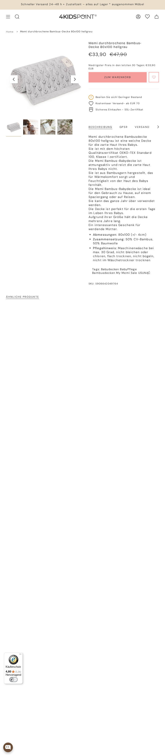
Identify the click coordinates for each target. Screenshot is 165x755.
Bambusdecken (103, 273)
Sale (134, 273)
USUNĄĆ (144, 273)
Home (10, 31)
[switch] (13, 679)
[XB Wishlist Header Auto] (147, 16)
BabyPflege (128, 269)
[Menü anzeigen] (8, 16)
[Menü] (20, 655)
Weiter (75, 79)
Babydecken (110, 269)
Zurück (14, 79)
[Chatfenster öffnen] (8, 747)
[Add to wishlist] (154, 77)
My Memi (123, 273)
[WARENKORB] (156, 16)
